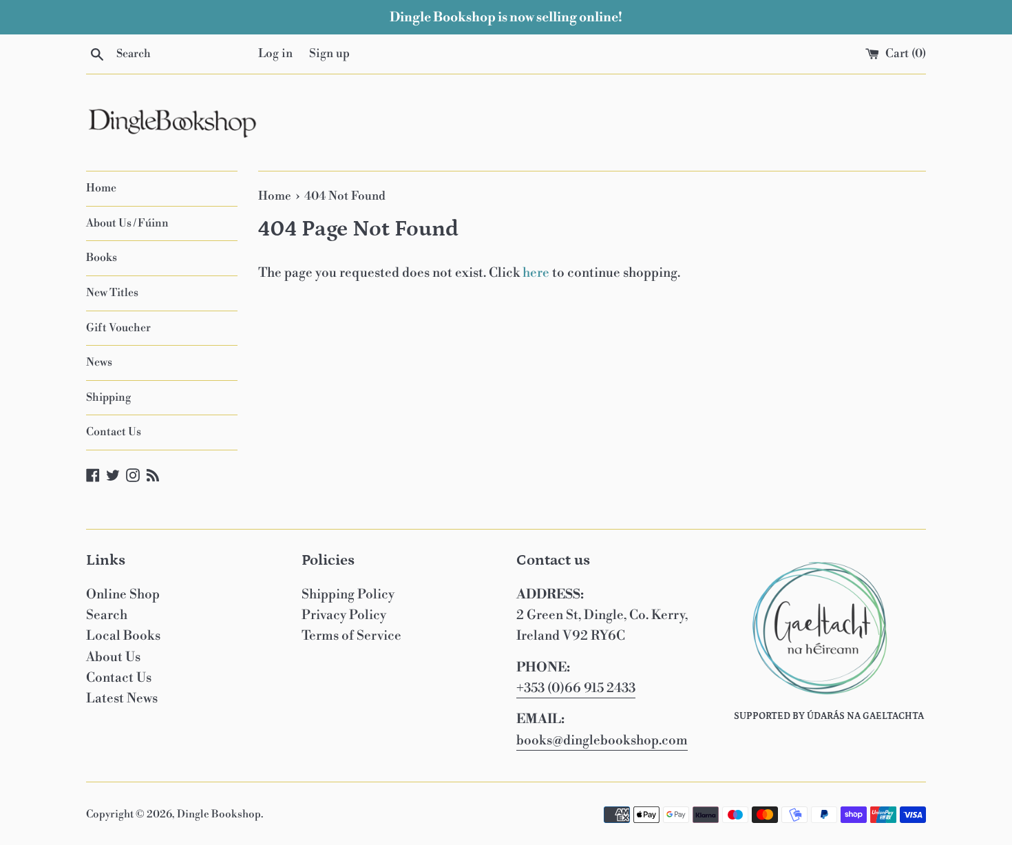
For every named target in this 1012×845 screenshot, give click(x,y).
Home (101, 188)
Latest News (122, 698)
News (99, 362)
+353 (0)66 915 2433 (575, 688)
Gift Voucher (118, 328)
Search (106, 615)
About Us (113, 657)
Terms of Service (351, 635)
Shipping (108, 397)
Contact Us (113, 432)
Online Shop (123, 594)
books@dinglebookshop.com (602, 740)
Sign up (329, 53)
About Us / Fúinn (127, 223)
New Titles (112, 293)
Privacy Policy (344, 615)
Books (101, 257)
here (536, 272)
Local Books (123, 635)
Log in (275, 53)
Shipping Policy (348, 594)
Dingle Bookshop (219, 814)
